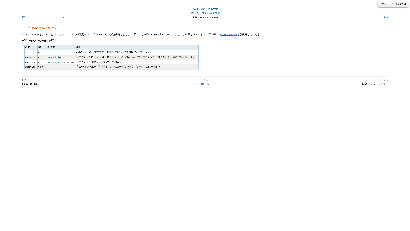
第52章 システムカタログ (205, 13)
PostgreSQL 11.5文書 (205, 9)
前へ (24, 17)
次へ (385, 17)
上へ (61, 17)
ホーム (205, 83)
